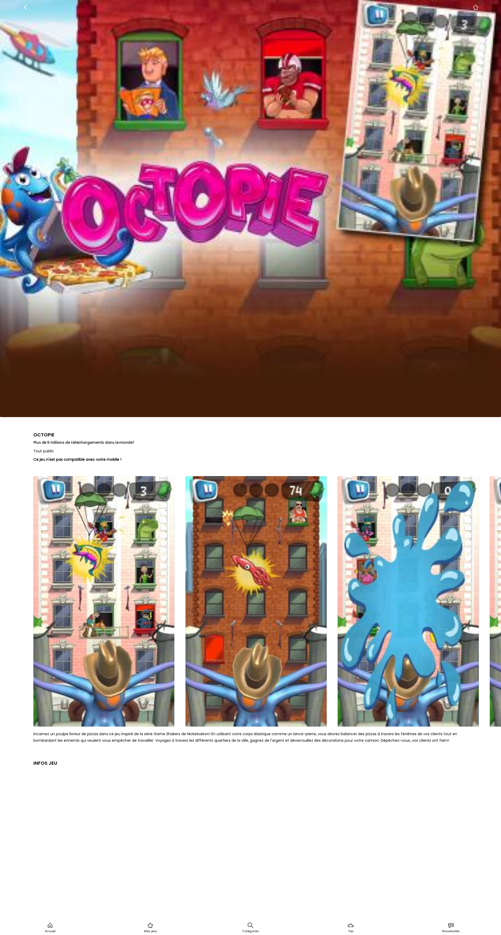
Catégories (250, 931)
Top (350, 931)
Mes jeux (150, 931)
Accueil (50, 931)
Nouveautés (451, 931)
